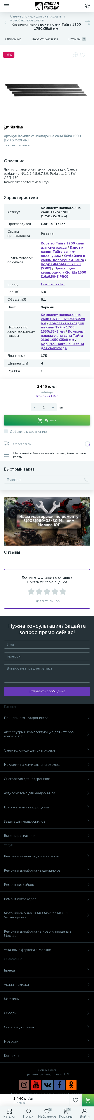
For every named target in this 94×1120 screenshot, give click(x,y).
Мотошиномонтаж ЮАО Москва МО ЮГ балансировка (36, 915)
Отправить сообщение (47, 691)
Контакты (11, 1056)
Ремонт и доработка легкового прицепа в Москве (37, 933)
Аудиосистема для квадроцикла (29, 793)
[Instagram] (24, 1085)
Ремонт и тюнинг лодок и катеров (31, 856)
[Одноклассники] (71, 1085)
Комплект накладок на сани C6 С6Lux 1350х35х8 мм (63, 319)
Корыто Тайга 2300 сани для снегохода (62, 346)
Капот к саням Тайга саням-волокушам (62, 251)
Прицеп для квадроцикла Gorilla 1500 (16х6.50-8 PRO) (63, 272)
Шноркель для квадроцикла (26, 807)
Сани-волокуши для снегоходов (30, 750)
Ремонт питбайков (19, 885)
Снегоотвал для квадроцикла (27, 779)
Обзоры (10, 1013)
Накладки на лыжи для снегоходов (32, 764)
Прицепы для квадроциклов (26, 718)
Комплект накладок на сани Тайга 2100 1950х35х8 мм (63, 335)
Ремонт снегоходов (20, 899)
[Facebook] (59, 1085)
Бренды (10, 970)
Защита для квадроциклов (24, 821)
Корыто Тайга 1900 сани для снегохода (62, 245)
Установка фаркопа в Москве (27, 950)
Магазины (11, 999)
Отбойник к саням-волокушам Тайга (63, 258)
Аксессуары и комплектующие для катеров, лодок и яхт (39, 734)
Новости (11, 1041)
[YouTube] (36, 1085)
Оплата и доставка (19, 1027)
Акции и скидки (16, 984)
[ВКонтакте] (47, 1085)
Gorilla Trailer (53, 284)
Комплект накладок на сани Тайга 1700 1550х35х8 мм (62, 327)
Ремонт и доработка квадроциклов (32, 870)
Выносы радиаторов (20, 836)
